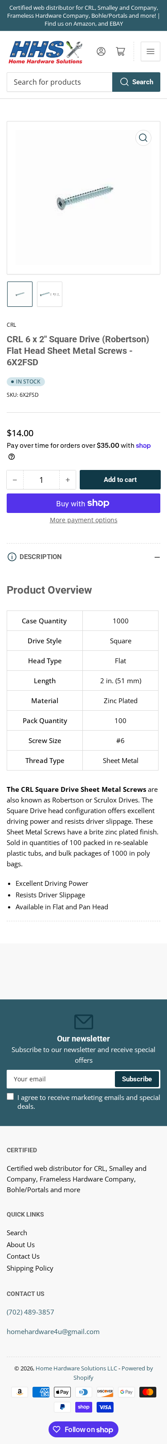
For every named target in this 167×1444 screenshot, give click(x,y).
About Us (21, 1244)
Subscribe (137, 1079)
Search (142, 82)
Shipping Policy (30, 1268)
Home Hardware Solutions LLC (76, 1368)
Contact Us (23, 1256)
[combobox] (83, 82)
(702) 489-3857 (30, 1311)
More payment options (84, 520)
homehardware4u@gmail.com (53, 1331)
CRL (11, 325)
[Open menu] (150, 51)
